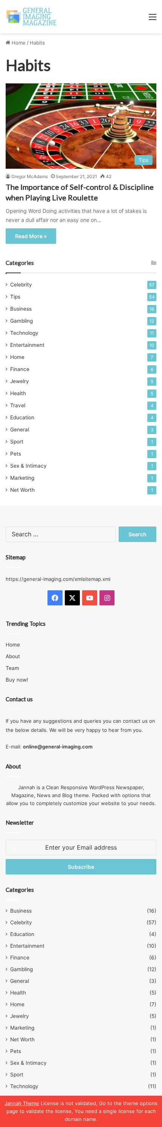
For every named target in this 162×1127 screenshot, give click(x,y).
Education (22, 417)
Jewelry (19, 381)
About (13, 656)
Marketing (22, 478)
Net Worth (22, 490)
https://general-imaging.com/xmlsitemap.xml (58, 579)
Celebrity (21, 285)
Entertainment (27, 345)
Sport (16, 442)
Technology (24, 333)
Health (18, 393)
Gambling (21, 321)
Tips (15, 297)
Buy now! (17, 680)
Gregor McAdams (29, 176)
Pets (15, 454)
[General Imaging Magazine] (32, 16)
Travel (17, 405)
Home (18, 43)
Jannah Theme (22, 1103)
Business (21, 309)
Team (12, 668)
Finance (19, 369)
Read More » (31, 236)
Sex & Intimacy (28, 466)
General (19, 429)
